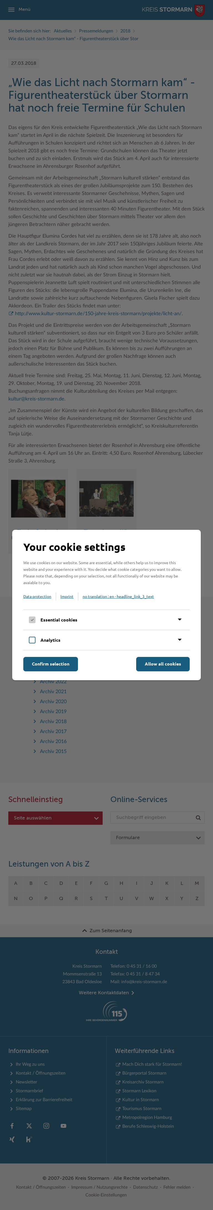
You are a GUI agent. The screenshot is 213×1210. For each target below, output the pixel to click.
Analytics (50, 640)
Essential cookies (58, 620)
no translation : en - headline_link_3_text (118, 596)
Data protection (37, 596)
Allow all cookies (163, 664)
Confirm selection (50, 664)
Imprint (66, 596)
